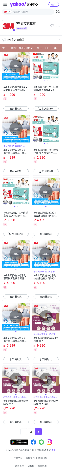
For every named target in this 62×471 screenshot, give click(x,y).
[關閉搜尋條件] (9, 11)
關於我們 (30, 457)
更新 (53, 449)
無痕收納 (57, 48)
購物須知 (42, 457)
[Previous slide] (4, 66)
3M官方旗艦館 (15, 39)
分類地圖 (42, 465)
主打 (4, 48)
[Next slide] (28, 66)
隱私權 (31, 465)
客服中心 (18, 457)
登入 (53, 4)
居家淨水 (40, 48)
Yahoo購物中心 (24, 4)
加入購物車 (47, 108)
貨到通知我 (15, 108)
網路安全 (19, 465)
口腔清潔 (48, 48)
